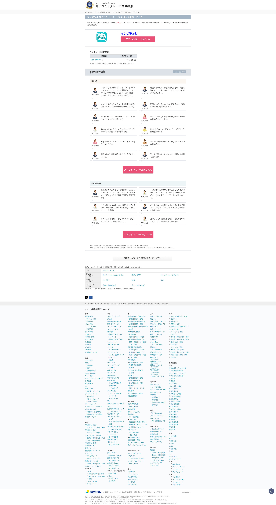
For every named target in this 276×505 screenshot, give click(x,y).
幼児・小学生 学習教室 (135, 393)
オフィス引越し (112, 432)
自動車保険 (89, 316)
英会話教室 (131, 409)
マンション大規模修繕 (92, 440)
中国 (187, 339)
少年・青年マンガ (109, 285)
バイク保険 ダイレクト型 (177, 373)
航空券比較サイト (113, 458)
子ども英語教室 (133, 404)
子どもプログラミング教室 (137, 445)
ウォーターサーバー (114, 316)
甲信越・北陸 (139, 339)
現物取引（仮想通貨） (94, 412)
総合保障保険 (173, 422)
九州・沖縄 (133, 344)
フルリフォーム (92, 456)
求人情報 (159, 492)
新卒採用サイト (155, 362)
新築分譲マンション (92, 461)
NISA (87, 363)
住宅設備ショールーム (92, 451)
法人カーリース (155, 384)
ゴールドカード (92, 401)
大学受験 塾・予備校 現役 (136, 316)
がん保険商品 (173, 406)
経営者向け (155, 397)
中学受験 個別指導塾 (135, 365)
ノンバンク (96, 391)
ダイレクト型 (91, 319)
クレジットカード (91, 394)
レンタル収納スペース (116, 355)
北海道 (131, 337)
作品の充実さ (136, 275)
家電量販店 (131, 472)
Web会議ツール (155, 392)
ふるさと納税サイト (114, 350)
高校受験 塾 (132, 334)
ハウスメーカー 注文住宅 (93, 466)
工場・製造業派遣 (156, 350)
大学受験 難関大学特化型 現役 (138, 326)
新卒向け (155, 405)
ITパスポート (139, 427)
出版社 (111, 424)
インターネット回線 (176, 347)
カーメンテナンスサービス (116, 403)
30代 (133, 280)
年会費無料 (90, 396)
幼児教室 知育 (132, 396)
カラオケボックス (156, 463)
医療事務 (136, 417)
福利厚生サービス (113, 439)
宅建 (130, 419)
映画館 (152, 450)
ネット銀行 (89, 376)
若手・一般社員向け (158, 402)
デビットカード (90, 404)
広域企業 (174, 344)
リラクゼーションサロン (136, 458)
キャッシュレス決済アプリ (94, 406)
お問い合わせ (138, 492)
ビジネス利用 (113, 478)
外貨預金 (88, 381)
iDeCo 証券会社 (90, 373)
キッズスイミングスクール (136, 461)
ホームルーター (174, 329)
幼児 (130, 406)
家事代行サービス (113, 324)
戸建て (98, 428)
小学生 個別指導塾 (134, 380)
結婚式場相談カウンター (158, 437)
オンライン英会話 (134, 412)
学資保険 (88, 350)
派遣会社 (153, 347)
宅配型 (111, 360)
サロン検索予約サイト (157, 421)
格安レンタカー (112, 370)
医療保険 (88, 344)
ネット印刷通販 (155, 387)
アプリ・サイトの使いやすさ (113, 275)
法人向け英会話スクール (136, 442)
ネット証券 (89, 360)
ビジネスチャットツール (158, 389)
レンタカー (111, 368)
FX (86, 386)
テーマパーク (154, 465)
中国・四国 (101, 476)
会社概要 (105, 492)
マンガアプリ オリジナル (115, 427)
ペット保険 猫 (174, 388)
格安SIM (173, 319)
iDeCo (171, 446)
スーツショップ (133, 479)
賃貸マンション (90, 448)
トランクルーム (112, 352)
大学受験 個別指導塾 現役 (136, 321)
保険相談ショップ (91, 352)
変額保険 (172, 427)
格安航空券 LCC (112, 463)
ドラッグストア (133, 474)
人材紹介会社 (154, 369)
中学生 (137, 388)
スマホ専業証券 (90, 371)
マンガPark (129, 33)
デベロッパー (91, 484)
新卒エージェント (156, 365)
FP (130, 417)
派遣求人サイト (155, 352)
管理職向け (155, 400)
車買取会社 (111, 375)
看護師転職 (154, 337)
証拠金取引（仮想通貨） (95, 414)
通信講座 (131, 414)
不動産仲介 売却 (90, 425)
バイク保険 (89, 324)
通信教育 (131, 385)
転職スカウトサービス (157, 332)
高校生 (131, 388)
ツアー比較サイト (113, 468)
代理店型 (90, 321)
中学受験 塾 (132, 360)
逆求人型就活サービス (157, 321)
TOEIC (131, 422)
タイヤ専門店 (132, 484)
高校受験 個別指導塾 (135, 347)
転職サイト (154, 326)
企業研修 (153, 394)
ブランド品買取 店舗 (114, 429)
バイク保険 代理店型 (176, 376)
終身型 (173, 394)
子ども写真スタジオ (114, 411)
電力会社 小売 (112, 442)
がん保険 (88, 347)
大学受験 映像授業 (134, 332)
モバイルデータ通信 (176, 332)
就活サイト (154, 319)
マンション (90, 428)
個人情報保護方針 (127, 492)
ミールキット (111, 337)
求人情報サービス (156, 355)
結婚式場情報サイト (157, 439)
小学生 (143, 388)
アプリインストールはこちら (138, 39)
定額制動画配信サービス (115, 409)
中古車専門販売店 (115, 383)
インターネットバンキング (94, 378)
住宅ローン (89, 383)
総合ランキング (108, 270)
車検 (108, 401)
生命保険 (88, 342)
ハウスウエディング (157, 429)
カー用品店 (131, 482)
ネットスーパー (112, 342)
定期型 (179, 394)
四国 (172, 342)
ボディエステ (154, 418)
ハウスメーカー (92, 481)
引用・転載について (149, 492)
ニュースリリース (115, 492)
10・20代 (106, 280)
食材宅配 (110, 332)
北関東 (95, 474)
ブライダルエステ (156, 413)
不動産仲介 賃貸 (90, 443)
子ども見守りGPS (113, 445)
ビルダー (90, 471)
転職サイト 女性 (155, 329)
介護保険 (172, 419)
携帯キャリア (175, 324)
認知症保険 (173, 414)
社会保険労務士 (140, 422)
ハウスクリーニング (114, 326)
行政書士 (132, 424)
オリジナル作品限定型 (116, 421)
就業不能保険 (173, 412)
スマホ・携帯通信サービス (178, 316)
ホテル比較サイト (113, 460)
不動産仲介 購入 (90, 430)
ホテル (109, 476)
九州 (103, 438)
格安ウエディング (156, 431)
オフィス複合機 (112, 437)
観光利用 (112, 481)
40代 (162, 280)
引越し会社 (111, 362)
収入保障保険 (175, 404)
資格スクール (132, 430)
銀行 (88, 368)
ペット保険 (89, 339)
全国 (162, 460)
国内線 (111, 465)
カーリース (111, 373)
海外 (114, 473)
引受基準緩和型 (176, 396)
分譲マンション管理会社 (93, 435)
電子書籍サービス (113, 414)
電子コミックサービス (114, 416)
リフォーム (89, 453)
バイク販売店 (111, 391)
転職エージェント (156, 334)
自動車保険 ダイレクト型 (177, 368)
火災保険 (88, 334)
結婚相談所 (154, 434)
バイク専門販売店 (115, 393)
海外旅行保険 (89, 337)
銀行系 (89, 391)
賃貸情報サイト (90, 445)
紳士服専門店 (132, 477)
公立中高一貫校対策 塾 (135, 370)
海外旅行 (119, 455)
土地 (103, 428)
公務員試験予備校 (134, 440)
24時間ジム (131, 456)
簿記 (135, 419)
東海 (94, 438)
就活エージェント (156, 316)
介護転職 (153, 339)
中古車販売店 (111, 380)
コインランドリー (113, 329)
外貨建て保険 (173, 417)
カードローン (89, 388)
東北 (90, 474)
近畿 (98, 438)
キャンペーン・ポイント (169, 275)
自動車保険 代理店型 (176, 371)
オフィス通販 (111, 434)
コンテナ (112, 357)
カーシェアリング (113, 365)
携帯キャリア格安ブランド (180, 326)
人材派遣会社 (154, 373)
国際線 (117, 465)
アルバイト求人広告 (157, 376)
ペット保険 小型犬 (175, 386)
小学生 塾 (131, 375)
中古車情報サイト (113, 378)
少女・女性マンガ (97, 60)
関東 (163, 452)
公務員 (131, 427)
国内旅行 (112, 455)
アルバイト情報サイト (157, 324)
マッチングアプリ (156, 442)
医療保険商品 (173, 391)
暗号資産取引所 (90, 409)
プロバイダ (173, 334)
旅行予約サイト (112, 453)
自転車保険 (89, 332)
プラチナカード (177, 472)
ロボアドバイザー (91, 417)
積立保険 (172, 430)
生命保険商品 (173, 399)
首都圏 (89, 438)
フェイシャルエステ (157, 416)
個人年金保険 (173, 424)
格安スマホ (174, 321)
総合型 (111, 419)
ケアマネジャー (142, 424)
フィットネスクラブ (134, 453)
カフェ (109, 406)
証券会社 (90, 365)
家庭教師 (131, 391)
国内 (110, 473)
